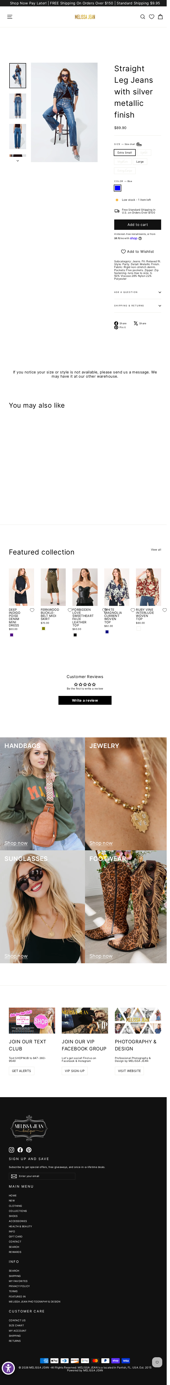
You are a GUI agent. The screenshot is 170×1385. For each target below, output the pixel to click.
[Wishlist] (152, 16)
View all (156, 549)
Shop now (16, 843)
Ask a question (126, 292)
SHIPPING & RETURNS (129, 305)
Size (125, 144)
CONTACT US (17, 1320)
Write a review (85, 700)
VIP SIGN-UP (75, 1071)
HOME (13, 1195)
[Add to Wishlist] (28, 466)
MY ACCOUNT (17, 1330)
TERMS (13, 1291)
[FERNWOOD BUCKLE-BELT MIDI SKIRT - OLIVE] (43, 628)
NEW (12, 1200)
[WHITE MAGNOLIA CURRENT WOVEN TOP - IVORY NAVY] (107, 632)
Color (123, 181)
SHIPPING (15, 1276)
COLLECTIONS (18, 1211)
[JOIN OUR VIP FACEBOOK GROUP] (85, 1021)
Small (144, 152)
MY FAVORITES (18, 1281)
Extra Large (125, 170)
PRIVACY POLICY (19, 1286)
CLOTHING (15, 1205)
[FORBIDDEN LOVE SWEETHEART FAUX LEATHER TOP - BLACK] (75, 635)
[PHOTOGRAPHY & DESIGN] (138, 1021)
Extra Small (125, 152)
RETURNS (15, 1340)
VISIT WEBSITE (129, 1071)
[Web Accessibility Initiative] (8, 1368)
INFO (12, 1231)
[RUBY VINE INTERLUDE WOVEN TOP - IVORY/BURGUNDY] (139, 628)
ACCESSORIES (18, 1221)
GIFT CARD (16, 1236)
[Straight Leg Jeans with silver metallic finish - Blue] (12, 491)
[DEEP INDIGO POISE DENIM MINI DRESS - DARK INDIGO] (12, 635)
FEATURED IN (17, 1296)
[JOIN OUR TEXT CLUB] (32, 1021)
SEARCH (14, 1246)
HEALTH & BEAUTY (20, 1226)
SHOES (13, 1216)
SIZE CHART (16, 1325)
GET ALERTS (21, 1071)
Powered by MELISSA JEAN (85, 1370)
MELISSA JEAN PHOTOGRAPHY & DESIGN (34, 1301)
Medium (123, 161)
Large (140, 161)
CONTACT (15, 1241)
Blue (117, 188)
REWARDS (15, 1252)
